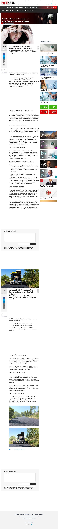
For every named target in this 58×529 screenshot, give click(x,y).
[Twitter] (4, 56)
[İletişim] (54, 7)
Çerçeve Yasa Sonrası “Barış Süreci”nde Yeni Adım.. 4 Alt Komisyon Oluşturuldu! (22, 7)
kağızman (19, 449)
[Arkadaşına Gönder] (4, 60)
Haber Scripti (28, 524)
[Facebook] (4, 54)
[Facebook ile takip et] (26, 522)
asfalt (16, 449)
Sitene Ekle (41, 514)
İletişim (36, 514)
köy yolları (23, 449)
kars (14, 449)
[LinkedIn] (4, 58)
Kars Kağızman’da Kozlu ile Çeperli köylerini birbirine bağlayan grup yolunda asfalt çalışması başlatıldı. (22, 297)
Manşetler (22, 514)
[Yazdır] (4, 62)
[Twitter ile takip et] (28, 522)
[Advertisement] (23, 62)
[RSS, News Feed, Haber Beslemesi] (30, 522)
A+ (38, 46)
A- (37, 48)
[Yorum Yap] (4, 64)
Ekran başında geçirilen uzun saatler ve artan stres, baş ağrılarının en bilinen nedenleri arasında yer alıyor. (22, 51)
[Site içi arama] (56, 7)
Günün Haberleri (28, 514)
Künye (33, 514)
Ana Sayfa (17, 514)
